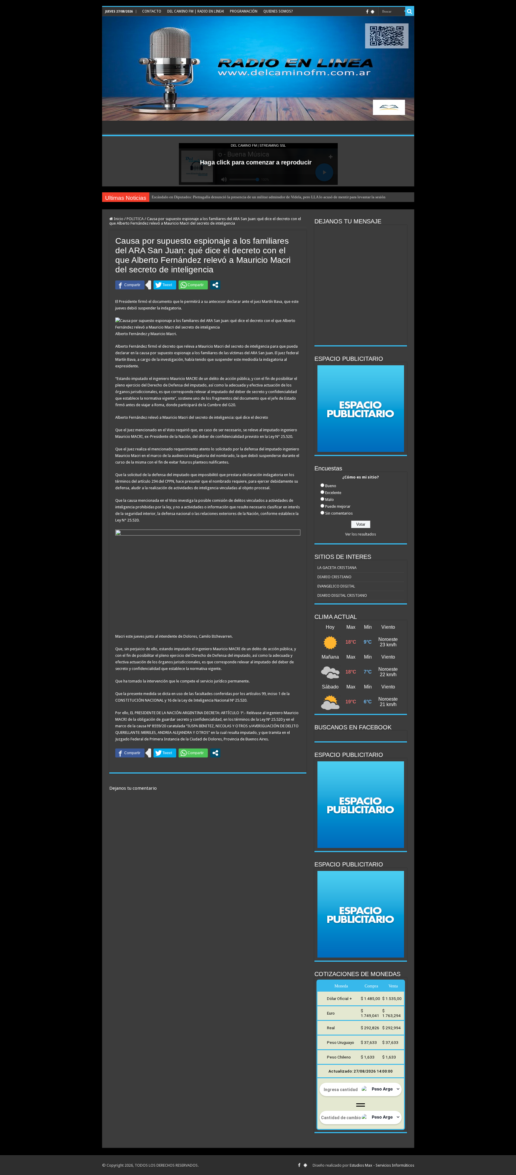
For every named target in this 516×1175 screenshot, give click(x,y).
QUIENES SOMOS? (278, 11)
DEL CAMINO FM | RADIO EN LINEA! (195, 11)
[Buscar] (409, 11)
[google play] (372, 11)
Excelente (333, 492)
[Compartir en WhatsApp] (193, 284)
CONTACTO (151, 11)
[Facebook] (367, 11)
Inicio (118, 219)
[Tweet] (164, 284)
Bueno (330, 486)
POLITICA (135, 219)
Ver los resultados (360, 534)
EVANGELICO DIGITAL (336, 586)
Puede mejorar (338, 506)
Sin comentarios (339, 513)
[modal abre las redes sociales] (215, 284)
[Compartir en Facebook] (130, 284)
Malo (329, 499)
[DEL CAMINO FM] (258, 68)
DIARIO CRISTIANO (334, 577)
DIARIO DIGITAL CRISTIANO (342, 595)
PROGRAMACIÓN (243, 11)
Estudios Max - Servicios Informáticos (382, 1165)
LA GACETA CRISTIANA (337, 567)
